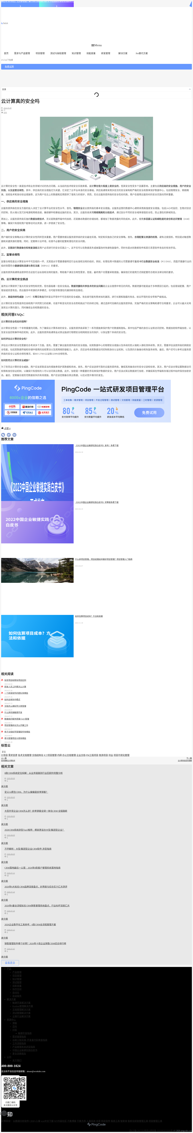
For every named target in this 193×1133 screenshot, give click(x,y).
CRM (32, 1121)
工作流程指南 (19, 1043)
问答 (14, 1030)
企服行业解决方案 (21, 1016)
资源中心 (11, 1020)
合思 (98, 1121)
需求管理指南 (19, 1036)
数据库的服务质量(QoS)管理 (16, 719)
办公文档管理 (69, 755)
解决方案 (122, 53)
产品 (9, 969)
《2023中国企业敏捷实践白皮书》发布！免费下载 (97, 445)
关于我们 (16, 1060)
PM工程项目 (92, 755)
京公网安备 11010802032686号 (159, 1131)
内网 (59, 755)
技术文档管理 (25, 755)
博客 (14, 1023)
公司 (9, 1057)
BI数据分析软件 (21, 1121)
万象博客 (71, 1121)
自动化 (15, 992)
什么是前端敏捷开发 (13, 712)
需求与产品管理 (22, 53)
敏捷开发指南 (25, 1033)
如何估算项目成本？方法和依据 (89, 616)
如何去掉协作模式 (12, 700)
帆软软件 (105, 1121)
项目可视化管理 (121, 755)
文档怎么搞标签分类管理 (15, 706)
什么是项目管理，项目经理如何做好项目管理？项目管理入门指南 (103, 559)
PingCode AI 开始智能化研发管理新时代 (56, 1)
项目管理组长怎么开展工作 (16, 725)
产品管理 (16, 972)
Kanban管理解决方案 (22, 1006)
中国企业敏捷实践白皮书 (24, 1050)
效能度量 (91, 53)
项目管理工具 (155, 1121)
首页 (6, 53)
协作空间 (16, 989)
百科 (5, 113)
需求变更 (12, 755)
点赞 (7, 428)
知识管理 (76, 53)
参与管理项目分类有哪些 (15, 738)
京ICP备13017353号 (137, 1131)
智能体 (123, 1121)
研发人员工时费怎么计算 (15, 687)
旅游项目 (103, 755)
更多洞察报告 (19, 1053)
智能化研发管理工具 (138, 1121)
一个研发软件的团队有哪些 (16, 693)
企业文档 (80, 755)
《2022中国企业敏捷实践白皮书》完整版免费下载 (97, 502)
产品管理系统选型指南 (23, 1047)
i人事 (37, 1121)
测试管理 (16, 982)
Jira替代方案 (142, 53)
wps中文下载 (47, 1121)
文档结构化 (37, 755)
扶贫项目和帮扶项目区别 (15, 680)
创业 (111, 755)
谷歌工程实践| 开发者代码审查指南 (29, 1040)
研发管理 (105, 53)
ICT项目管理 (50, 755)
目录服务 (16, 996)
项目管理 (40, 53)
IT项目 (4, 755)
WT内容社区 (60, 1121)
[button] (97, 45)
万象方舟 (81, 1121)
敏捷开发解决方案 (21, 1003)
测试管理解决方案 (21, 1013)
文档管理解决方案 (21, 1009)
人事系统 (91, 1121)
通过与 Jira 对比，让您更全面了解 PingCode (20, 1)
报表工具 (115, 1121)
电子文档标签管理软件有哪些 (17, 732)
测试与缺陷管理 (58, 53)
